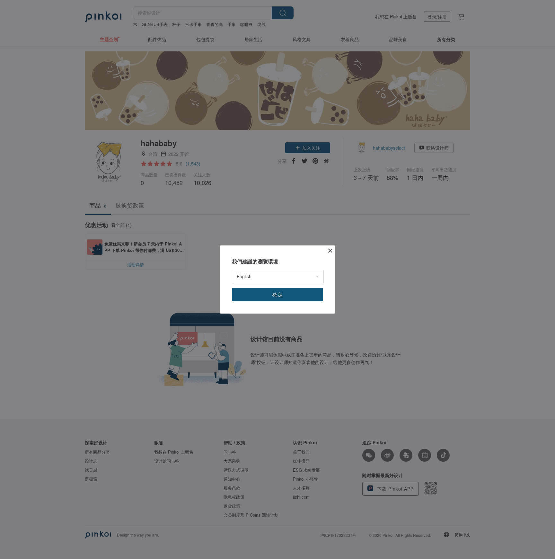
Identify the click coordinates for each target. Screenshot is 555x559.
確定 (277, 294)
